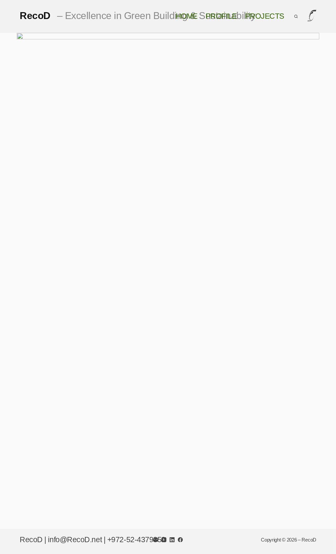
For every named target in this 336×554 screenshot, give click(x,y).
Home (187, 16)
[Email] (155, 539)
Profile (221, 16)
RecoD (137, 16)
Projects (264, 16)
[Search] (296, 16)
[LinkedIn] (172, 539)
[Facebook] (180, 539)
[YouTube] (163, 539)
